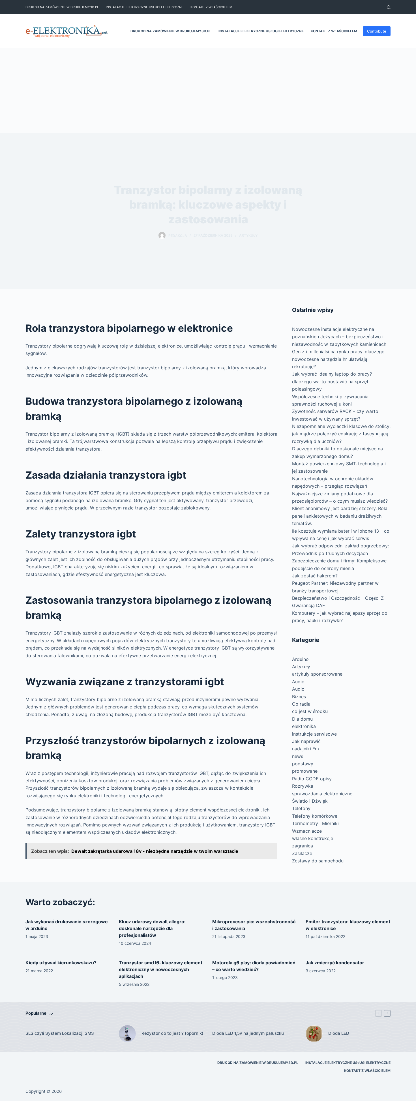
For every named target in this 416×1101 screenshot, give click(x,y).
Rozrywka (302, 786)
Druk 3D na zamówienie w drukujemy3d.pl (62, 7)
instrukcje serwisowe (314, 734)
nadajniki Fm (305, 748)
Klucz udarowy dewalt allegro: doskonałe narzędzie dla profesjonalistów (152, 928)
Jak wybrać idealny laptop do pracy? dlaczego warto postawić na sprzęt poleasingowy (332, 381)
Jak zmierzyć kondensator (335, 962)
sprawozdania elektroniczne (322, 793)
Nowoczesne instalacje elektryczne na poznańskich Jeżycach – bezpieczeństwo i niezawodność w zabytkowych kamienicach (339, 336)
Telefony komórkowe (314, 816)
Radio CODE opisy (312, 778)
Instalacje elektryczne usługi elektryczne (144, 7)
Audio (298, 681)
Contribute (376, 31)
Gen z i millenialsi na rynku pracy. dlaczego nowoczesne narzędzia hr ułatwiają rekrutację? (338, 359)
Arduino (300, 659)
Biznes (299, 696)
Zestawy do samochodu (318, 861)
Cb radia (301, 704)
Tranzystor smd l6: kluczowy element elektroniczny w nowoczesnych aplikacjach (160, 969)
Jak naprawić (306, 741)
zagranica (302, 846)
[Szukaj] (389, 7)
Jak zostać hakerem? (315, 576)
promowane (305, 771)
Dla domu (302, 719)
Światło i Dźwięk (310, 801)
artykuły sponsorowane (317, 674)
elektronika (304, 726)
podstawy (302, 763)
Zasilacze (302, 853)
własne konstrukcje (312, 838)
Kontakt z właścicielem (211, 7)
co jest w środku (310, 711)
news (297, 756)
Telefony (301, 808)
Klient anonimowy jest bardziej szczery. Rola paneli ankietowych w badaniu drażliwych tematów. (339, 515)
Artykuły (248, 235)
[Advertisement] (208, 90)
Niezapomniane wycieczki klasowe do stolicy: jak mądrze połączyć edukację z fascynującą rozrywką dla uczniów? (341, 433)
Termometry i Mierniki (315, 823)
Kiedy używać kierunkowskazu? (61, 962)
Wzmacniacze (307, 831)
